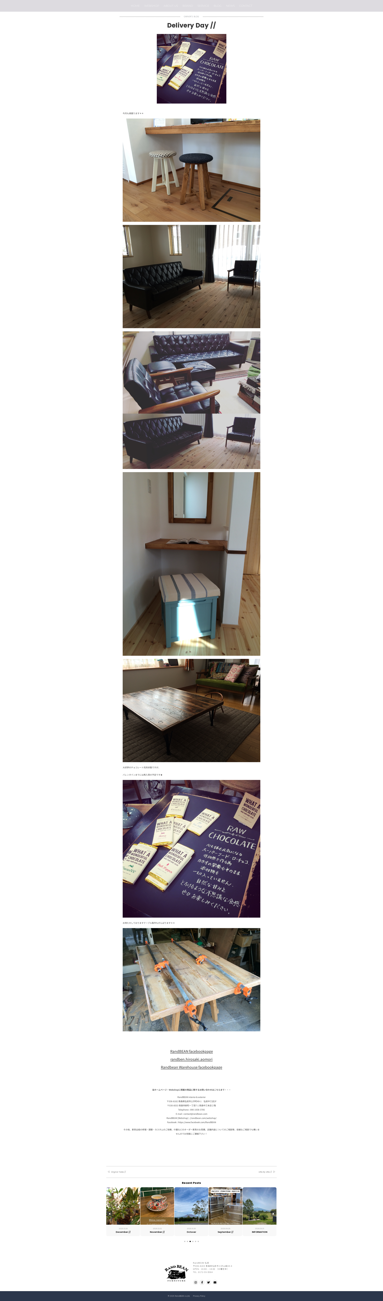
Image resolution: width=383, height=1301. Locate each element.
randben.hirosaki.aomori (191, 1059)
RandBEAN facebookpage (191, 1051)
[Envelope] (215, 1282)
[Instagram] (195, 1282)
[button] (184, 1241)
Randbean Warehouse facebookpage (191, 1067)
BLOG (218, 5)
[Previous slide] (109, 1213)
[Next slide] (273, 1213)
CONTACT (245, 5)
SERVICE (203, 5)
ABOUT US (171, 5)
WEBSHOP (151, 5)
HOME (135, 5)
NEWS (230, 5)
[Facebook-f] (202, 1282)
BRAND (188, 5)
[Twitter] (208, 1282)
